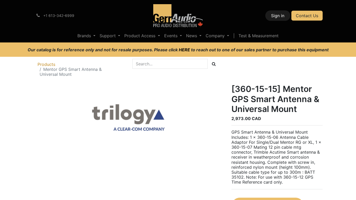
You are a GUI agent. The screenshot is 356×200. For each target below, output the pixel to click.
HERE (185, 49)
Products (46, 64)
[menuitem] (86, 35)
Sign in (277, 15)
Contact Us (307, 15)
